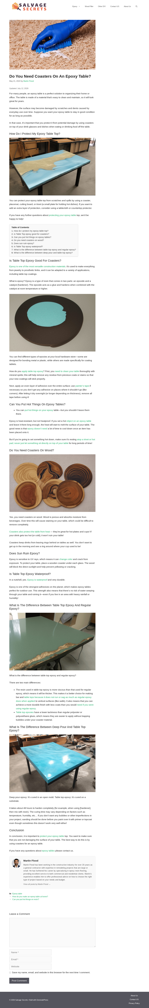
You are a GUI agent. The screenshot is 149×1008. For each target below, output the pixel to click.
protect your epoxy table (52, 836)
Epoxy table (17, 894)
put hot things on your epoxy (39, 410)
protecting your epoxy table (62, 215)
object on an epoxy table (79, 421)
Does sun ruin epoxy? (24, 243)
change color (65, 559)
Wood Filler (89, 6)
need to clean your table (67, 371)
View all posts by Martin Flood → (37, 884)
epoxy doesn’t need (37, 428)
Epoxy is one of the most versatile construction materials (37, 266)
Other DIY (102, 6)
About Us (127, 6)
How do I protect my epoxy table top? (31, 231)
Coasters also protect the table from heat (29, 531)
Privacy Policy (134, 1003)
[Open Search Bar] (136, 6)
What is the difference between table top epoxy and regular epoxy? (45, 250)
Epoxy (74, 6)
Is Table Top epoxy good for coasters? (31, 234)
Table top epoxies (25, 712)
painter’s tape (82, 386)
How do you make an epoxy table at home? (30, 896)
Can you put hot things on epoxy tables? (32, 237)
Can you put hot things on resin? (25, 899)
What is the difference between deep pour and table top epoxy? (43, 253)
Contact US (114, 6)
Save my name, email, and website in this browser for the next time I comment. (51, 972)
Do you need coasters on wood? (29, 240)
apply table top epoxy (32, 371)
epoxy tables (48, 850)
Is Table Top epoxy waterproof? (28, 246)
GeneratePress (42, 1000)
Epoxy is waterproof (37, 580)
